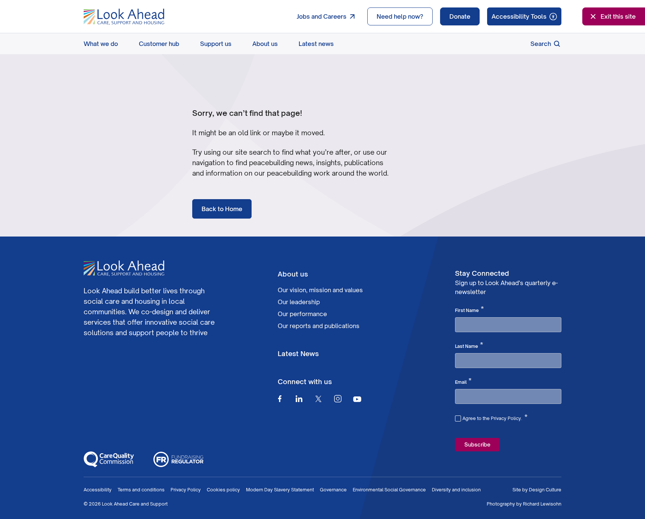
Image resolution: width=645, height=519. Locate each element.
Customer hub (159, 43)
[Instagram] (338, 399)
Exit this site (618, 16)
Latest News (298, 353)
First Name (469, 310)
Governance (333, 489)
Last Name (469, 346)
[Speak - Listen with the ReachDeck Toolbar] (524, 16)
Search (540, 43)
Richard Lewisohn (542, 504)
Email (463, 381)
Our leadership (299, 302)
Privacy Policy (186, 489)
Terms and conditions (141, 489)
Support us (215, 43)
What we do (101, 43)
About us (265, 43)
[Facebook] (280, 399)
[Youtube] (357, 399)
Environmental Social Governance (389, 489)
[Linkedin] (299, 399)
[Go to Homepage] (124, 17)
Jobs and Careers (321, 16)
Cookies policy (223, 489)
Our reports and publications (318, 326)
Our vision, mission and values (320, 290)
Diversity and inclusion (456, 489)
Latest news (316, 43)
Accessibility (98, 489)
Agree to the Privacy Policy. (494, 417)
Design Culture (545, 489)
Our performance (302, 314)
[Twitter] (318, 399)
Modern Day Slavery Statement (280, 489)
